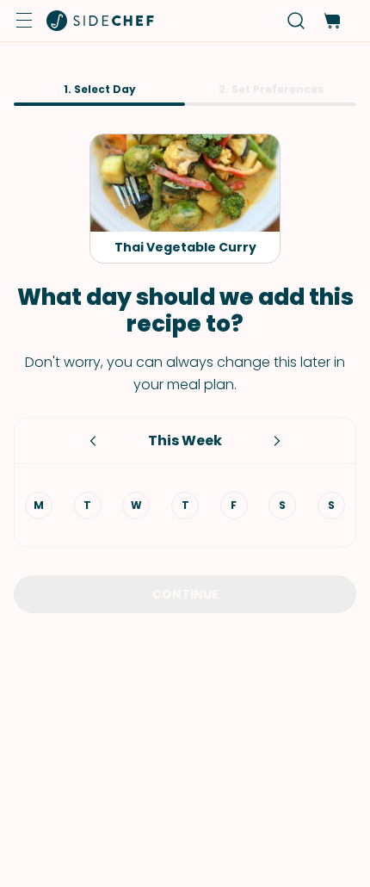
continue (185, 594)
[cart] (331, 21)
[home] (100, 20)
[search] (296, 21)
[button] (24, 20)
